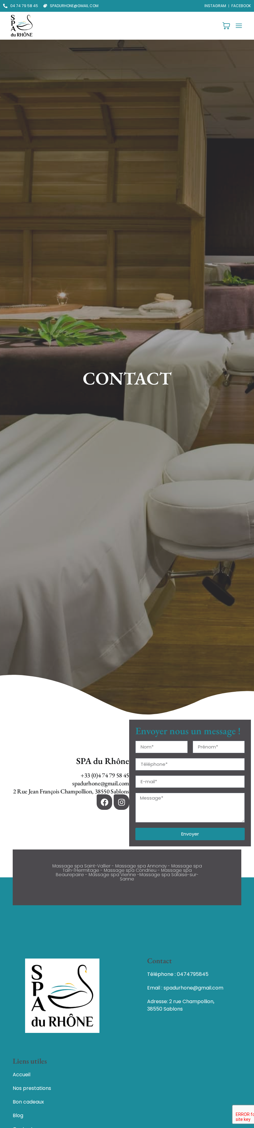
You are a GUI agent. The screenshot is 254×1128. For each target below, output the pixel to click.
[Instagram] (121, 802)
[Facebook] (104, 802)
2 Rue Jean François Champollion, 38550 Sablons (71, 791)
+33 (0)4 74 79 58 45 (105, 775)
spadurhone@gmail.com (100, 783)
